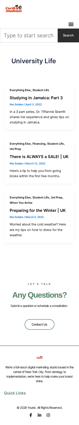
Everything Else (20, 90)
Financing (38, 143)
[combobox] (29, 35)
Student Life (40, 90)
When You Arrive (21, 202)
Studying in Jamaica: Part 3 (36, 97)
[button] (71, 24)
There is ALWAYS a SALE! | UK (39, 156)
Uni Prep (15, 149)
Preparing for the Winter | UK (38, 210)
